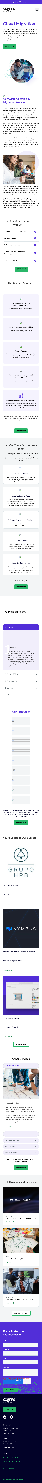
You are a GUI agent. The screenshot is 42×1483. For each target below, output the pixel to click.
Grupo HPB (7, 894)
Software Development (11, 1461)
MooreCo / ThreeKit (10, 1027)
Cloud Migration (9, 1469)
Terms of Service (18, 1480)
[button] (37, 9)
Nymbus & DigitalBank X (12, 961)
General (9, 1216)
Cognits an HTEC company (21, 2)
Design (8, 1257)
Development (10, 1297)
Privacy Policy (7, 1480)
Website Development (10, 1457)
